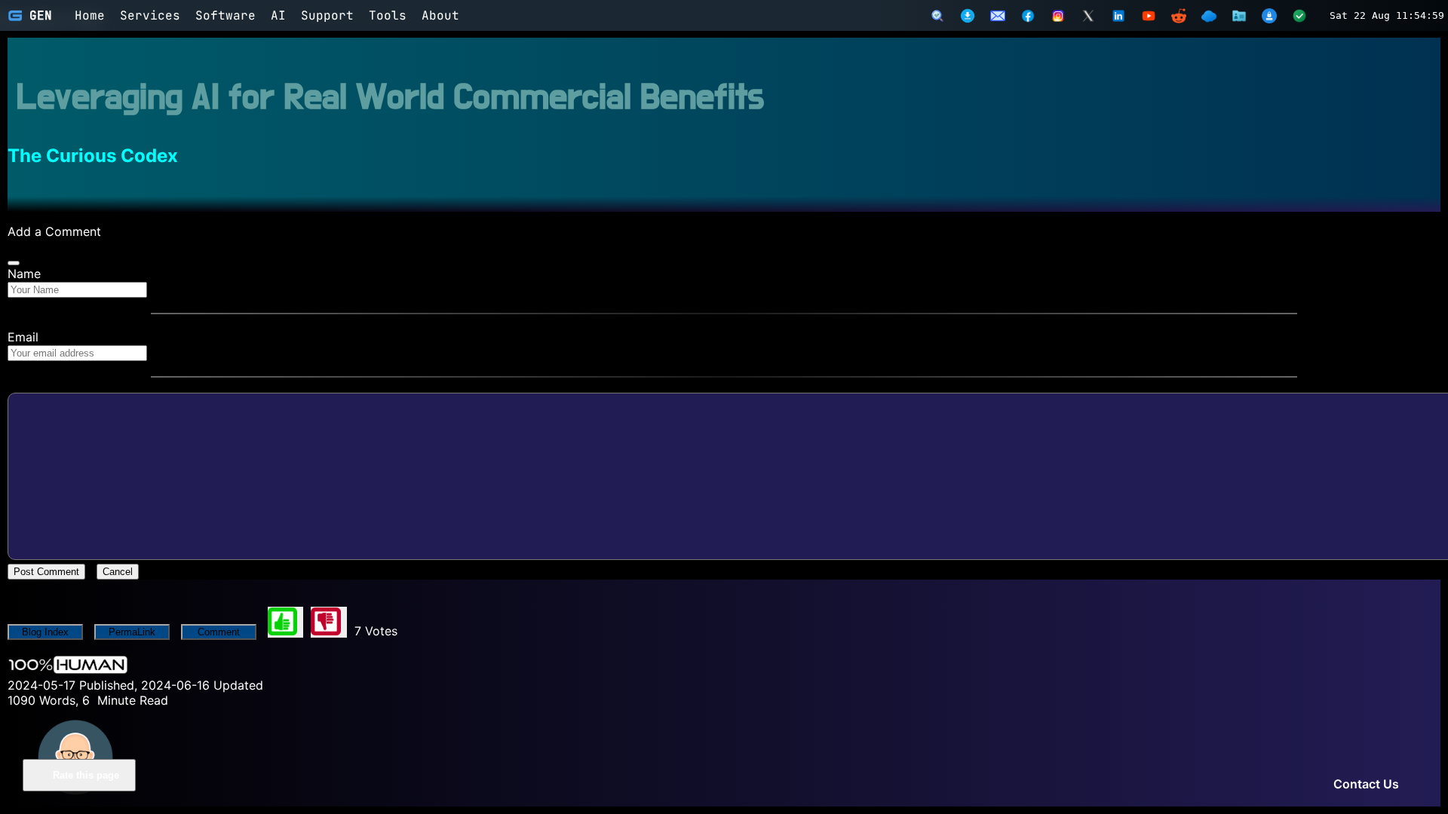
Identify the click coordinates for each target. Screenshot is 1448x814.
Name (24, 273)
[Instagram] (1058, 15)
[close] (14, 263)
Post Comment (46, 571)
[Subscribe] (997, 15)
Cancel (118, 571)
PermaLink (132, 632)
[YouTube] (1148, 15)
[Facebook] (1027, 15)
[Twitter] (1088, 15)
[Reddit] (1178, 15)
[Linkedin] (1118, 15)
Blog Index (45, 632)
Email (23, 336)
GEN (40, 15)
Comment (219, 632)
